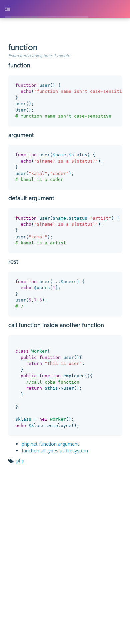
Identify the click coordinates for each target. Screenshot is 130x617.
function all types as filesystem (63, 428)
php (28, 438)
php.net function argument (58, 422)
